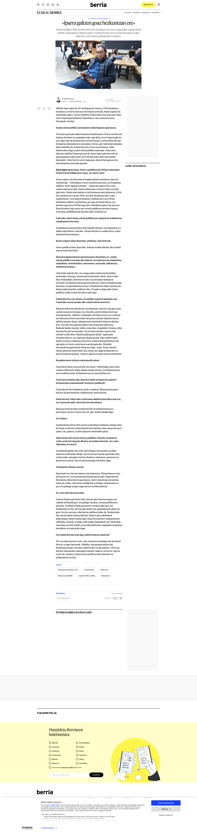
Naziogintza (105, 576)
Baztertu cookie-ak (166, 815)
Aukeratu (164, 809)
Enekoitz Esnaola (68, 99)
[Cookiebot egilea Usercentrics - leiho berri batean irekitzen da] (27, 828)
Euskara (136, 12)
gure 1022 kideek (53, 805)
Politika (128, 12)
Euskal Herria (89, 570)
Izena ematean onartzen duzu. (67, 767)
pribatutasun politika (67, 767)
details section (110, 820)
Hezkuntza (145, 12)
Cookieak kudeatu (47, 828)
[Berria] (45, 794)
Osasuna (155, 12)
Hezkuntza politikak (65, 576)
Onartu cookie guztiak (166, 803)
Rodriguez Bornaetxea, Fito (68, 570)
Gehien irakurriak (135, 166)
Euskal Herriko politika (87, 576)
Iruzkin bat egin (64, 598)
